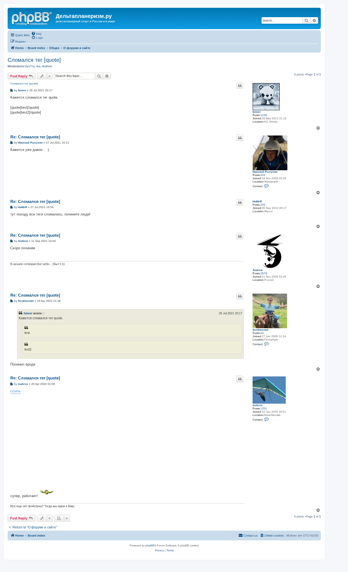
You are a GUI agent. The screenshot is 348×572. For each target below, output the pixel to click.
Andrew (47, 66)
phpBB (149, 545)
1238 (263, 115)
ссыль (15, 391)
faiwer (257, 111)
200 (262, 204)
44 (262, 332)
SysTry (30, 66)
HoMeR (257, 201)
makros (258, 405)
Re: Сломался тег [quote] (35, 137)
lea (38, 66)
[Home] (32, 17)
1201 (263, 408)
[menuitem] (36, 33)
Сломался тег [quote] (34, 60)
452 (262, 175)
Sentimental (260, 329)
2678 (263, 273)
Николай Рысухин (265, 171)
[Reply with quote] (239, 85)
